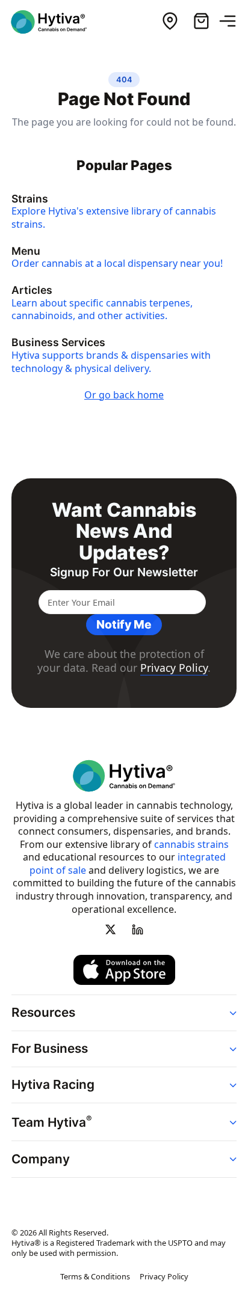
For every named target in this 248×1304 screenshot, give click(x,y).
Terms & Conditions (95, 1276)
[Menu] (232, 21)
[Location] (169, 21)
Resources (43, 1012)
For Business (49, 1048)
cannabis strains (191, 844)
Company (40, 1158)
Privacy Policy (174, 667)
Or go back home (124, 394)
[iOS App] (124, 970)
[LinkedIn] (137, 929)
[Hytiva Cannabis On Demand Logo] (56, 22)
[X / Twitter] (110, 929)
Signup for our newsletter (124, 572)
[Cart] (201, 21)
